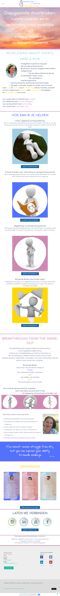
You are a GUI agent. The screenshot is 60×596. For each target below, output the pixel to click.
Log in (54, 589)
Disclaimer (14, 539)
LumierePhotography (38, 543)
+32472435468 (7, 560)
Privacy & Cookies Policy (41, 539)
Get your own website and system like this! (14, 588)
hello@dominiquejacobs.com (10, 563)
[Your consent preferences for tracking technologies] (57, 593)
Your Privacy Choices (32, 594)
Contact (9, 568)
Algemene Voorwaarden (26, 539)
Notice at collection (23, 594)
